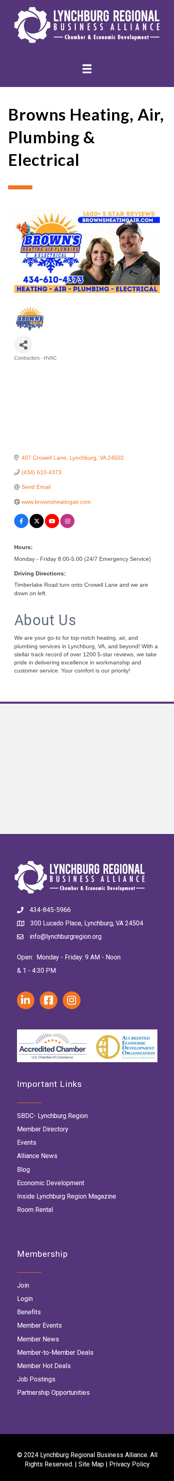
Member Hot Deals (44, 1366)
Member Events (39, 1325)
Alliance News (37, 1156)
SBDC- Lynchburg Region (52, 1116)
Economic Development (50, 1183)
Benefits (29, 1312)
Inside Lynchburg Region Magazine (66, 1196)
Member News (38, 1339)
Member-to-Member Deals (55, 1352)
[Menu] (87, 68)
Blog (23, 1169)
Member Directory (42, 1129)
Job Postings (36, 1379)
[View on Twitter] (37, 526)
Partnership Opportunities (53, 1392)
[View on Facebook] (21, 526)
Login (25, 1299)
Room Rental (35, 1210)
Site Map (91, 1464)
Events (26, 1142)
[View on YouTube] (52, 526)
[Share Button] (23, 344)
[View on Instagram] (67, 526)
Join (23, 1285)
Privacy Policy (129, 1464)
